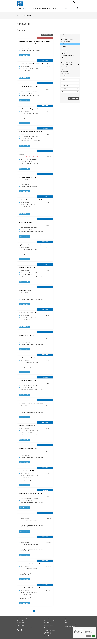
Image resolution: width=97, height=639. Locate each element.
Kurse (24, 15)
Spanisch (64, 53)
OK (93, 636)
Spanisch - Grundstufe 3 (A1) (27, 425)
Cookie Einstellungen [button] (70, 626)
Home (19, 8)
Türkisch (64, 57)
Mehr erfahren (77, 636)
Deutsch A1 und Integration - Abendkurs (30, 564)
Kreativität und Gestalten (66, 64)
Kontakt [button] (52, 8)
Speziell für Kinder (65, 73)
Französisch (64, 48)
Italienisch (64, 51)
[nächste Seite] (52, 611)
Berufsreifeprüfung (65, 71)
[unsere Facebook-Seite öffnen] (18, 630)
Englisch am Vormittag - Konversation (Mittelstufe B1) (34, 41)
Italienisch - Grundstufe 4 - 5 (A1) (28, 86)
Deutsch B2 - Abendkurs (26, 540)
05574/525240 (22, 625)
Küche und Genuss (65, 66)
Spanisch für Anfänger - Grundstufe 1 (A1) (30, 493)
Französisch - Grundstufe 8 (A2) (28, 312)
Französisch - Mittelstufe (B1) (27, 335)
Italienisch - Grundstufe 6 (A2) (27, 177)
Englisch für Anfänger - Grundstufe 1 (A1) (30, 245)
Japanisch (64, 60)
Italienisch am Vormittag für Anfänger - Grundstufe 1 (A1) (35, 63)
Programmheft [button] (42, 8)
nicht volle (64, 94)
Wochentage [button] (65, 85)
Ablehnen (88, 636)
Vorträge (63, 37)
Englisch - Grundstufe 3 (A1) (27, 267)
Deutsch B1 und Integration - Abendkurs (30, 588)
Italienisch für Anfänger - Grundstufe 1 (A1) (31, 403)
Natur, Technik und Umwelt (67, 39)
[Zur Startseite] (20, 3)
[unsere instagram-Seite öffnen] (21, 630)
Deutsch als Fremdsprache (68, 55)
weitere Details (23, 55)
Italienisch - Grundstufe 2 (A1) (27, 380)
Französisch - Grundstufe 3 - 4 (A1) (29, 290)
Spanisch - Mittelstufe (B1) (26, 471)
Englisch (21, 154)
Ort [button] (62, 82)
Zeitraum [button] (64, 88)
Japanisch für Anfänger (25, 222)
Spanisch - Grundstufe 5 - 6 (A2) (28, 448)
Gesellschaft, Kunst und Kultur (68, 34)
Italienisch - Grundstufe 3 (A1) (27, 358)
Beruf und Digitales (65, 41)
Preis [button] (63, 91)
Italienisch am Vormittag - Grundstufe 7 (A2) (31, 109)
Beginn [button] (63, 79)
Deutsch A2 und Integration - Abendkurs (30, 516)
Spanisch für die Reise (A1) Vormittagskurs (31, 131)
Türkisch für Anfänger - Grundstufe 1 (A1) (30, 199)
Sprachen (28, 15)
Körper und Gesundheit (66, 69)
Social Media (63, 75)
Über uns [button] (32, 8)
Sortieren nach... (47, 34)
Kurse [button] (24, 8)
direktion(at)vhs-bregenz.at (26, 627)
